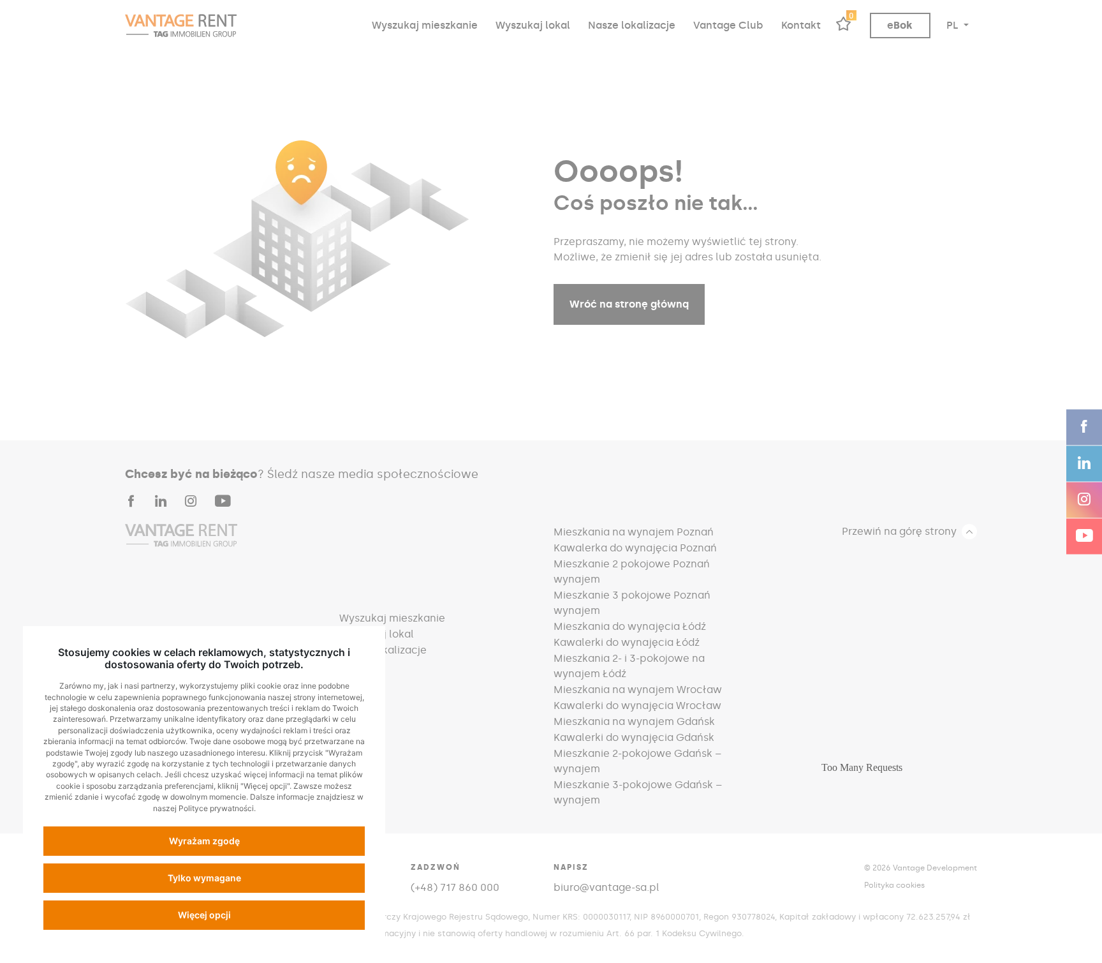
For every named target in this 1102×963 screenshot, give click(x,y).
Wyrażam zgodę (204, 840)
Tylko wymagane (204, 877)
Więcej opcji (204, 914)
